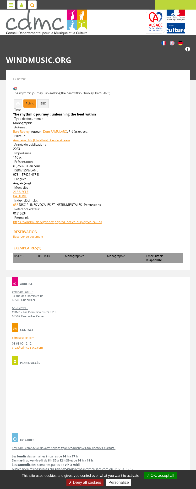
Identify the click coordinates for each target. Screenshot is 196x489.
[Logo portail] (46, 22)
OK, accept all (162, 475)
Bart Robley (21, 131)
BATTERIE (20, 196)
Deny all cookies (86, 482)
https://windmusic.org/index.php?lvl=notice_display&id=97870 (57, 222)
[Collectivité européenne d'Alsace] (155, 21)
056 (15, 205)
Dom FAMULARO (55, 131)
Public (30, 103)
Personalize (119, 482)
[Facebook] (187, 49)
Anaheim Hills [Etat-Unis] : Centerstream (41, 140)
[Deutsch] (180, 43)
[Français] (163, 43)
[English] (172, 43)
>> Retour (19, 79)
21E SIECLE (20, 192)
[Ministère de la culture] (176, 21)
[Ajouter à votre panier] (18, 103)
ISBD (43, 103)
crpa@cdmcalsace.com (27, 348)
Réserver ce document (28, 237)
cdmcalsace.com (23, 338)
